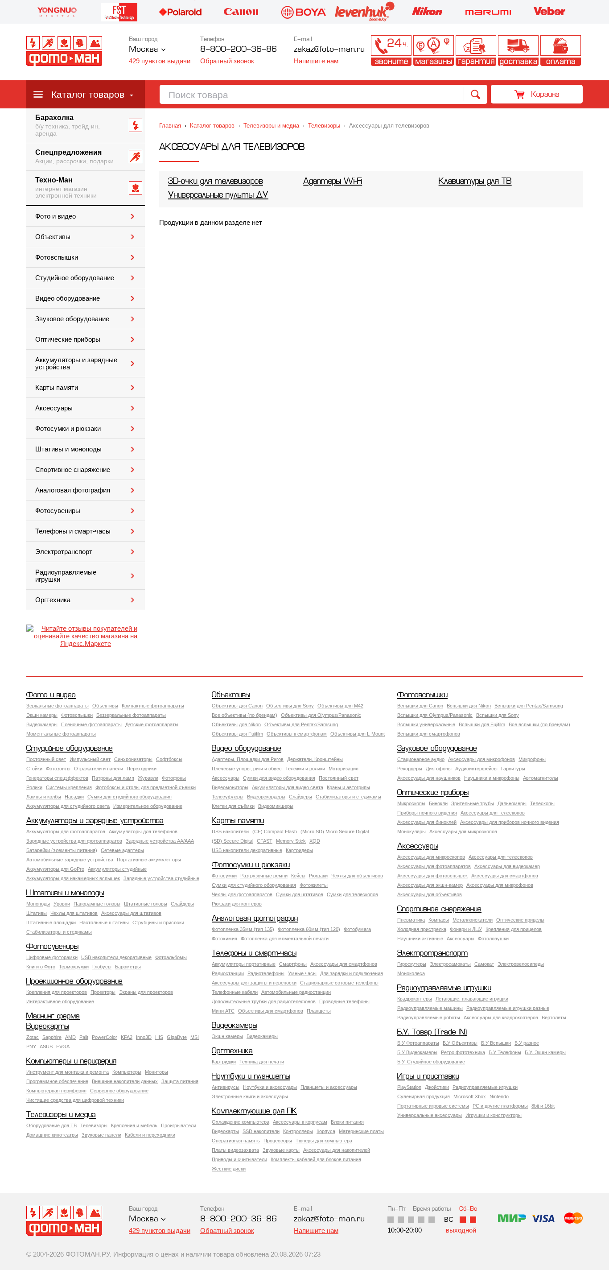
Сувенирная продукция (423, 1096)
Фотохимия (224, 938)
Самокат (484, 964)
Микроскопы (411, 803)
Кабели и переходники (150, 1135)
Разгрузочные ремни (264, 875)
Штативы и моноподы (68, 449)
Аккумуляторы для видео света (287, 787)
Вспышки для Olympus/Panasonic (435, 715)
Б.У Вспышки (496, 1043)
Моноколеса (411, 973)
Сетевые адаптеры (122, 850)
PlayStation (409, 1087)
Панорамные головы (97, 903)
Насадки (74, 796)
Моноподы (38, 903)
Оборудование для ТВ (51, 1125)
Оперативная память (236, 1140)
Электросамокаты (450, 964)
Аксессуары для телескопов (493, 812)
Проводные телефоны (344, 1001)
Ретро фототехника (463, 1052)
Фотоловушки (493, 938)
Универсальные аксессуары (429, 1115)
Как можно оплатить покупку (560, 50)
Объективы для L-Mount (357, 733)
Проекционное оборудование (74, 981)
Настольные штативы (104, 922)
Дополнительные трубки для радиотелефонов (264, 1001)
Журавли (148, 778)
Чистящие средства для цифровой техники (75, 1100)
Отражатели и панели (98, 768)
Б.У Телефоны (505, 1052)
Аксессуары (54, 408)
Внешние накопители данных (125, 1081)
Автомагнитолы (540, 778)
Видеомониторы (230, 787)
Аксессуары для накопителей (336, 1150)
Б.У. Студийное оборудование (431, 1061)
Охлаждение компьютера (240, 1122)
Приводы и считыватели (239, 1159)
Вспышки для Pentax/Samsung (528, 705)
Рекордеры (409, 768)
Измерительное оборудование (147, 806)
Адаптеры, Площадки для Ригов (248, 759)
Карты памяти (56, 387)
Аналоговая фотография (72, 490)
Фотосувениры (57, 510)
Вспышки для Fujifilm (482, 724)
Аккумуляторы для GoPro (55, 869)
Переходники (141, 768)
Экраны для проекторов (146, 992)
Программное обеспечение (57, 1081)
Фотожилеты (314, 885)
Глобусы (101, 966)
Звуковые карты (281, 1150)
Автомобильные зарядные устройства (69, 859)
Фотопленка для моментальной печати (285, 938)
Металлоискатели (473, 920)
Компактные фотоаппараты (153, 705)
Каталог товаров (87, 94)
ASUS (46, 1046)
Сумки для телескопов (352, 894)
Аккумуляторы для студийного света (68, 806)
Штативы (36, 913)
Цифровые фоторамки (52, 957)
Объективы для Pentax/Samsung (301, 724)
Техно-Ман (66, 187)
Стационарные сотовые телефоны (339, 982)
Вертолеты (554, 1017)
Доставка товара (518, 50)
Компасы (438, 920)
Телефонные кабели (235, 992)
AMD (70, 1037)
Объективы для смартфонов (270, 1011)
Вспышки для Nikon (469, 705)
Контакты (391, 50)
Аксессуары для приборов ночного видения (509, 822)
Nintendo (499, 1096)
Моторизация (343, 768)
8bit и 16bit (543, 1106)
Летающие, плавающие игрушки (472, 998)
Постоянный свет (46, 759)
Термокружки (74, 966)
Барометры (128, 966)
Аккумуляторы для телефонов (143, 831)
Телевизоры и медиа (271, 125)
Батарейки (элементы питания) (61, 850)
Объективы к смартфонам (297, 733)
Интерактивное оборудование (60, 1001)
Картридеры (299, 850)
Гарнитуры (513, 768)
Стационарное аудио (420, 759)
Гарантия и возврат (476, 50)
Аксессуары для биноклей (427, 822)
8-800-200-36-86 (238, 50)
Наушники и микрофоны (491, 778)
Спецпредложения (74, 157)
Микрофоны (532, 759)
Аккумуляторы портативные (244, 964)
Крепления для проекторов (56, 992)
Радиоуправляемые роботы (428, 1017)
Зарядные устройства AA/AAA (160, 841)
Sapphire (52, 1037)
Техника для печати (261, 1061)
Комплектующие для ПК (254, 1111)
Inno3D (144, 1037)
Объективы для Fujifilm (237, 733)
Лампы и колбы (43, 796)
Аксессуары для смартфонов (504, 875)
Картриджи (224, 1061)
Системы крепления (69, 787)
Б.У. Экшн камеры (545, 1052)
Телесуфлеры (227, 796)
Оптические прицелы (520, 920)
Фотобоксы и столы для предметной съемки (145, 787)
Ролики (34, 787)
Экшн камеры (42, 715)
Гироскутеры (411, 964)
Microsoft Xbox (469, 1096)
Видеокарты (47, 1026)
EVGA (63, 1046)
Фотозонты (58, 768)
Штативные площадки (51, 922)
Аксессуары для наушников (429, 778)
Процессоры (277, 1140)
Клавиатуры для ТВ (475, 182)
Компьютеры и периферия (71, 1061)
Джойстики (437, 1087)
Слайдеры (300, 796)
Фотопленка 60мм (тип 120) (309, 929)
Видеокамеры (42, 724)
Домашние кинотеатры (52, 1135)
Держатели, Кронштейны (315, 759)
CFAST (264, 841)
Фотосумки (224, 875)
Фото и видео (55, 216)
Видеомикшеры (275, 806)
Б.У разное (526, 1043)
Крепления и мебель (134, 1125)
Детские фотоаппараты (151, 724)
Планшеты (319, 1011)
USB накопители (230, 831)
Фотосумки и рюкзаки (68, 428)
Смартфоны (293, 964)
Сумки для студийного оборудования (129, 796)
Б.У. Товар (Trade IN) (432, 1032)
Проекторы (103, 992)
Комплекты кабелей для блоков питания (316, 1159)
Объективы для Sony (290, 705)
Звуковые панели (101, 1135)
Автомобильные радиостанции (296, 992)
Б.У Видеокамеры (417, 1052)
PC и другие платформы (500, 1106)
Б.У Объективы (460, 1043)
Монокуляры (411, 831)
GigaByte (177, 1037)
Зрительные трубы (472, 803)
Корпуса (326, 1131)
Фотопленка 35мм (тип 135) (243, 929)
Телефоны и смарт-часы (73, 531)
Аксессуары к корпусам (300, 1122)
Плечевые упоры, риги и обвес (247, 768)
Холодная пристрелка (421, 929)
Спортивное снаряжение (72, 469)
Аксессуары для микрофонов (481, 759)
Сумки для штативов (299, 894)
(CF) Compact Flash (274, 831)
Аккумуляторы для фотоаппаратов (65, 831)
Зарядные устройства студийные (161, 878)
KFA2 (126, 1037)
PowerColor (104, 1037)
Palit (83, 1037)
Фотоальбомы (171, 957)
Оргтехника (52, 600)
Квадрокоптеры (414, 998)
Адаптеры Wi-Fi (332, 182)
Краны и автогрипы (348, 787)
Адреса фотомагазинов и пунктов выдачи (433, 50)
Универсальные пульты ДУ (218, 195)
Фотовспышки (56, 257)
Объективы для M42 (340, 705)
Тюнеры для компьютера (324, 1140)
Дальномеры (512, 803)
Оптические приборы (67, 339)
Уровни (61, 903)
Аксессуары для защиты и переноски (254, 982)
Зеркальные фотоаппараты (57, 705)
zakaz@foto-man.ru (329, 50)
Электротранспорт (63, 551)
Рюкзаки (318, 875)
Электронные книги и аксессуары (250, 1096)
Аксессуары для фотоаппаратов (434, 866)
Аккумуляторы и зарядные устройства (76, 363)
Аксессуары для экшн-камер (430, 885)
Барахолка (67, 125)
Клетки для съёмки (233, 806)
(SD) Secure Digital (232, 841)
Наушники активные (420, 938)
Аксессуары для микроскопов (463, 831)
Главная (170, 125)
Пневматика (411, 920)
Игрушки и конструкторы (493, 1115)
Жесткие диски (229, 1168)
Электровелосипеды (521, 964)
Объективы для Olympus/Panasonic (321, 715)
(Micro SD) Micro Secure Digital (334, 831)
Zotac (32, 1037)
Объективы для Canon (237, 705)
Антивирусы (225, 1087)
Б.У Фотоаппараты (418, 1043)
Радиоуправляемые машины (430, 1008)
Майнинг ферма (53, 1016)
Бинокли (438, 803)
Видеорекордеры (266, 796)
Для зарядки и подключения (351, 973)
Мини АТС (223, 1011)
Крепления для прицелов (514, 929)
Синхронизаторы (133, 759)
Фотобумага (357, 929)
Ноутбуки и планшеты (251, 1076)
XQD (314, 841)
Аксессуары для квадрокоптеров (501, 1017)
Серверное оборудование (119, 1090)
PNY (31, 1046)
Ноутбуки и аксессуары (270, 1087)
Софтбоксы (169, 759)
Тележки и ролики (305, 768)
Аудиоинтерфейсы (476, 768)
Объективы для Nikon (236, 724)
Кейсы (298, 875)
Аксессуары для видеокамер (507, 866)
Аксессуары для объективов (429, 894)
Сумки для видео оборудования (279, 778)
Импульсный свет (90, 759)
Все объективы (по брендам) (244, 715)
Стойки (34, 768)
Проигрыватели (178, 1125)
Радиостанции (228, 973)
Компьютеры (126, 1072)
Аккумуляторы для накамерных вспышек (73, 878)
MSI (194, 1037)
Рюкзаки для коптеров (237, 903)
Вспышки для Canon (420, 705)
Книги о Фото (40, 966)
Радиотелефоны (265, 973)
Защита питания (179, 1081)
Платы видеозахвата (235, 1150)
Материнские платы (361, 1131)
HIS (159, 1037)
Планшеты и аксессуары (328, 1087)
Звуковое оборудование (72, 319)
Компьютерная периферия (56, 1090)
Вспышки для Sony (497, 715)
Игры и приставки (428, 1076)
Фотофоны (174, 778)
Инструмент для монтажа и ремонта (67, 1072)
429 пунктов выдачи (159, 61)
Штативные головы (145, 903)
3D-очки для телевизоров (215, 182)
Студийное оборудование (74, 277)
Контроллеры (298, 1131)
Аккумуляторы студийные (117, 869)
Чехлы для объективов (357, 875)
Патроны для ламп (113, 778)
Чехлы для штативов (74, 913)
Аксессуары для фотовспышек (432, 875)
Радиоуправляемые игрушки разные (507, 1008)
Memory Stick (291, 841)
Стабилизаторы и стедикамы (348, 796)
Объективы (52, 236)
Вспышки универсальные (426, 724)
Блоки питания (347, 1122)
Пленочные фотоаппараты (91, 724)
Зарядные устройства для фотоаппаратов (74, 841)
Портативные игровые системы (433, 1106)
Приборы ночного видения (427, 812)
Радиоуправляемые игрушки (65, 576)
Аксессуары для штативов (131, 913)
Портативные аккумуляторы (149, 859)
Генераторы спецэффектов (57, 778)
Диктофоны (439, 768)
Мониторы (156, 1072)
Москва (143, 50)
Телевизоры (324, 125)
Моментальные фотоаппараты (61, 733)
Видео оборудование (67, 298)
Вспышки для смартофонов (428, 733)
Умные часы (302, 973)
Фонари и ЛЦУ (466, 929)
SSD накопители (261, 1131)
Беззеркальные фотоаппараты (131, 715)
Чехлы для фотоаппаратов (242, 894)
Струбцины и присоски (158, 922)
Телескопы (542, 803)
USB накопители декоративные (247, 850)
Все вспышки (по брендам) (539, 724)
